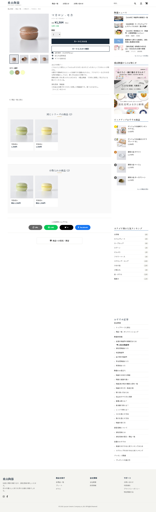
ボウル (58, 489)
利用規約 (127, 485)
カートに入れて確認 (80, 48)
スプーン (130, 248)
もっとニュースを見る (141, 56)
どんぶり (130, 252)
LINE (52, 227)
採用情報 (93, 485)
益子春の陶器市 (121, 357)
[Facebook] (7, 496)
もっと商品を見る (142, 189)
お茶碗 (130, 234)
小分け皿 (130, 265)
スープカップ (130, 243)
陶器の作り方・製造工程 (125, 388)
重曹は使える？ (121, 401)
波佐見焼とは (121, 432)
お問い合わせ (78, 3)
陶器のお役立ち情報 (123, 375)
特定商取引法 (129, 492)
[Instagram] (4, 496)
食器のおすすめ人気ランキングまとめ (129, 446)
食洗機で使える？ (122, 405)
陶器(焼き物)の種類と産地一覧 (127, 384)
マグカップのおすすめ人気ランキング (129, 450)
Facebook (84, 227)
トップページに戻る (123, 327)
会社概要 (93, 482)
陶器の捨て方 (121, 422)
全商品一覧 (60, 482)
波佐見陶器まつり (122, 348)
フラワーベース (130, 256)
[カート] (146, 3)
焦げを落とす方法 (122, 418)
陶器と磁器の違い (122, 379)
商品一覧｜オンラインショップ (127, 332)
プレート (59, 485)
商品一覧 (55, 3)
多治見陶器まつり (122, 361)
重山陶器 (8, 479)
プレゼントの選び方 (123, 460)
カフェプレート (130, 239)
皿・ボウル (130, 274)
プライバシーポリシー (132, 489)
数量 (53, 30)
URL (36, 227)
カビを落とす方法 (122, 414)
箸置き (130, 279)
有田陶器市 (120, 352)
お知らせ (66, 3)
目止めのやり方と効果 (124, 397)
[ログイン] (141, 3)
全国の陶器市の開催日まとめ (126, 341)
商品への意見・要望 (61, 240)
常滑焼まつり (121, 365)
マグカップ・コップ (130, 261)
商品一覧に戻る (17, 99)
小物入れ (130, 270)
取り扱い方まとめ (122, 392)
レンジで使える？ (122, 410)
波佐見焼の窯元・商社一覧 (125, 436)
